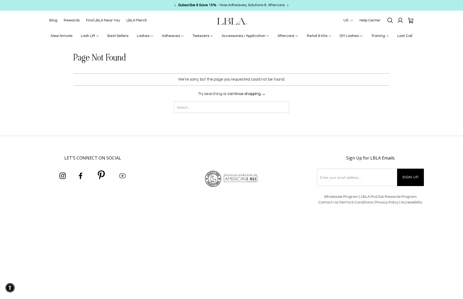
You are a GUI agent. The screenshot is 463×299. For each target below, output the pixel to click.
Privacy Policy (387, 202)
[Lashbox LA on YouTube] (122, 176)
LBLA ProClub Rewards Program (389, 197)
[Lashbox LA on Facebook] (80, 176)
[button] (10, 288)
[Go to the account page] (400, 20)
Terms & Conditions (356, 202)
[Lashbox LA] (231, 21)
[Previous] (175, 5)
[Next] (288, 5)
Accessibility (411, 202)
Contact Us (328, 202)
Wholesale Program (341, 197)
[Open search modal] (390, 20)
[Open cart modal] (410, 20)
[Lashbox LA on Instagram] (62, 176)
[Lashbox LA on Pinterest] (101, 176)
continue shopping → (246, 94)
